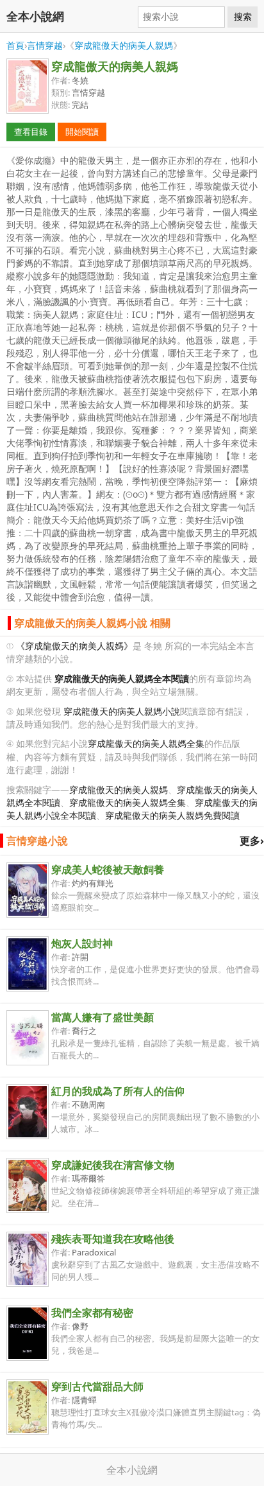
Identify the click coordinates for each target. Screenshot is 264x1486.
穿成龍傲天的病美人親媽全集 (146, 743)
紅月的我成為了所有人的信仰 (118, 1091)
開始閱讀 (82, 131)
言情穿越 (45, 45)
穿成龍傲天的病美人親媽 (123, 45)
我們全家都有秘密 (92, 1313)
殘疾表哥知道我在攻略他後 (112, 1239)
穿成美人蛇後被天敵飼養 (107, 869)
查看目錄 (30, 131)
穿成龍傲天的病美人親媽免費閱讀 (172, 815)
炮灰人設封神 (82, 943)
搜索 (243, 17)
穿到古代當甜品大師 (97, 1386)
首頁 (15, 45)
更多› (252, 841)
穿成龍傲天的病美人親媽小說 (121, 711)
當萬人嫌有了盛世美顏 (102, 1017)
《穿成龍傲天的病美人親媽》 (74, 646)
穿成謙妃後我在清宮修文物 (112, 1165)
